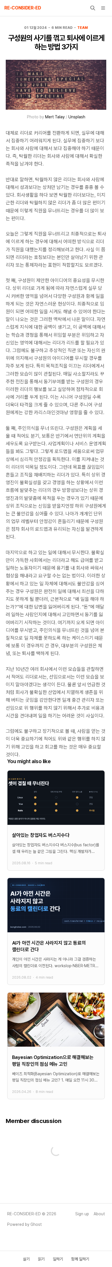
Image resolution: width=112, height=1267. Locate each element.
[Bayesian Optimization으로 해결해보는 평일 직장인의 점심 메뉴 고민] (55, 1046)
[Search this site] (92, 8)
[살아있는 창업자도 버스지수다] (55, 820)
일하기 (58, 1259)
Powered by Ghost (24, 1224)
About (99, 1214)
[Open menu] (103, 8)
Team (82, 28)
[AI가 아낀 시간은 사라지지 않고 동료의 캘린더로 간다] (55, 931)
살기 (26, 1259)
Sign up (82, 1214)
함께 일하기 (80, 1259)
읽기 (41, 1259)
